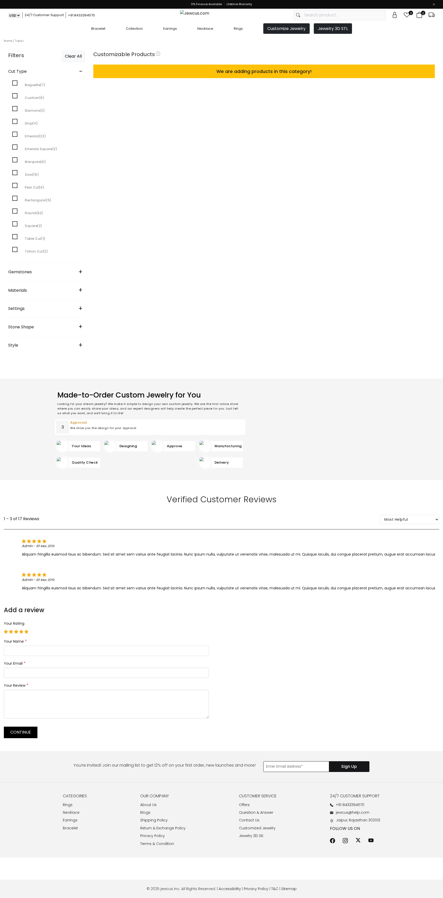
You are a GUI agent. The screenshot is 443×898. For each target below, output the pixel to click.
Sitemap (289, 888)
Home (8, 41)
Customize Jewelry (286, 29)
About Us (148, 804)
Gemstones (45, 272)
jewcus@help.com (352, 812)
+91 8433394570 (81, 15)
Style (45, 345)
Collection (134, 28)
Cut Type (45, 71)
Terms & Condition (157, 843)
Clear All (73, 56)
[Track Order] (432, 15)
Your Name (15, 641)
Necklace (205, 28)
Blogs (145, 812)
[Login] (395, 15)
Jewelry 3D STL (333, 29)
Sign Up (349, 766)
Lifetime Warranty (239, 4)
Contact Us (249, 820)
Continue (20, 732)
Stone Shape (45, 326)
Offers (244, 804)
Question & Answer (256, 812)
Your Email (15, 663)
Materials (45, 290)
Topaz (19, 41)
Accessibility (230, 888)
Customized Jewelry (257, 828)
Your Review (16, 685)
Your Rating (14, 623)
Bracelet (98, 28)
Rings (238, 28)
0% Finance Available (206, 4)
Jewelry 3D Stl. (251, 835)
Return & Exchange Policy (163, 828)
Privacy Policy (152, 835)
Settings (45, 308)
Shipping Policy (154, 820)
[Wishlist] (407, 15)
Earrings (170, 28)
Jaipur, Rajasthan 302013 (358, 820)
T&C (274, 888)
